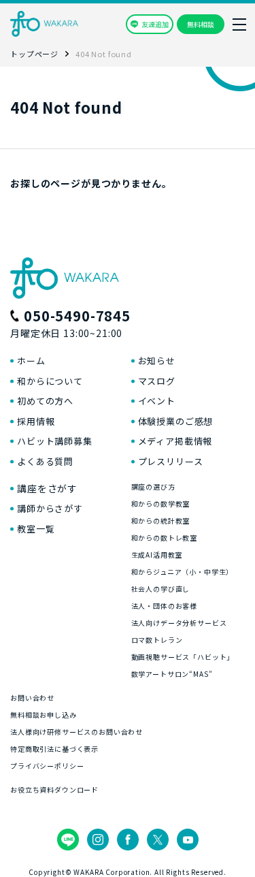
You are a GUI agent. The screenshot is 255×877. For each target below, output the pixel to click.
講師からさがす (50, 508)
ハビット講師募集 (54, 440)
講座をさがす (47, 488)
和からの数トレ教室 (164, 537)
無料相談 (200, 24)
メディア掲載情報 (175, 440)
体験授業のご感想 (176, 421)
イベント (156, 400)
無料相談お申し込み (43, 714)
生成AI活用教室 (157, 554)
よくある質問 (45, 461)
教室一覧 (35, 528)
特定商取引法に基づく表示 (54, 749)
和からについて (50, 380)
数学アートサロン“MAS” (172, 674)
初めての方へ (45, 400)
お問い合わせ (32, 697)
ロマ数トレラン (157, 640)
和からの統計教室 (160, 520)
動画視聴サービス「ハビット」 (183, 657)
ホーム (31, 360)
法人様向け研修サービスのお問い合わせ (76, 732)
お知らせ (156, 360)
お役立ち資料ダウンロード (54, 789)
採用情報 (35, 421)
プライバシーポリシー (47, 766)
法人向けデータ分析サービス (179, 623)
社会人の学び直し (160, 589)
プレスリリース (170, 461)
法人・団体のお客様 (164, 606)
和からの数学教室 (160, 503)
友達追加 (155, 24)
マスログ (156, 380)
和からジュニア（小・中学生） (182, 572)
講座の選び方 (153, 486)
